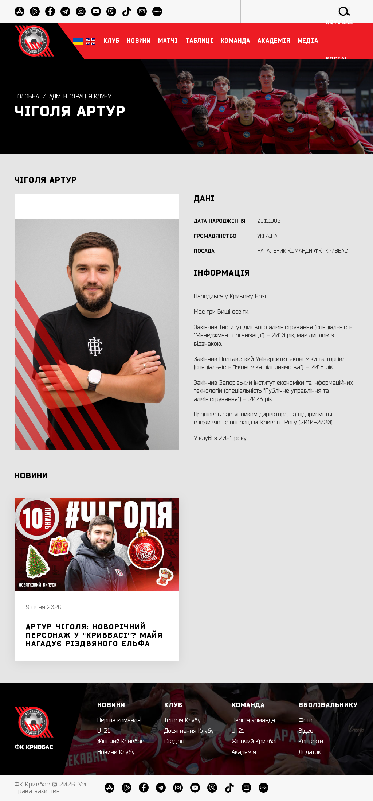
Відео (306, 731)
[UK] (77, 41)
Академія (244, 752)
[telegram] (65, 11)
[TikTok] (229, 788)
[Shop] (263, 788)
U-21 (103, 731)
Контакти (311, 741)
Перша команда (119, 720)
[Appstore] (19, 11)
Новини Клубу (116, 752)
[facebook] (50, 11)
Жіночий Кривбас (120, 741)
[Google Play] (35, 11)
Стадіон (174, 741)
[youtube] (96, 11)
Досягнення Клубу (189, 731)
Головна (27, 96)
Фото (306, 720)
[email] (246, 788)
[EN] (90, 41)
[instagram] (81, 11)
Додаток (310, 752)
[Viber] (212, 788)
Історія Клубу (182, 720)
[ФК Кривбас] (34, 40)
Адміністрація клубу (80, 96)
